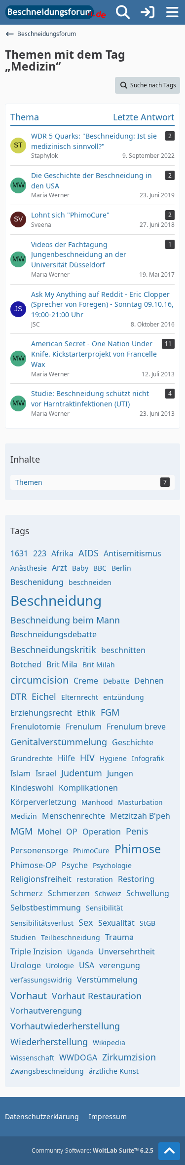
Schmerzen (69, 893)
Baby (80, 568)
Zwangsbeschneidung (47, 1071)
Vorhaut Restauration (97, 996)
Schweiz (108, 893)
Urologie (60, 965)
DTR (18, 696)
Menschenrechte (73, 815)
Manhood (97, 802)
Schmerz (26, 893)
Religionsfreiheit (41, 879)
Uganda (80, 951)
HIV (87, 758)
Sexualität (116, 922)
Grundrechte (31, 758)
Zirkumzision (129, 1057)
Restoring (136, 879)
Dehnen (149, 680)
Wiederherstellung (49, 1042)
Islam (20, 773)
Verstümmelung (107, 979)
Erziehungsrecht (41, 712)
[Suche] (123, 12)
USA (86, 965)
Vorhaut (28, 995)
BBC (100, 568)
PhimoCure (91, 850)
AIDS (88, 553)
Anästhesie (28, 568)
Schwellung (147, 893)
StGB (147, 923)
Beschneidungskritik (53, 649)
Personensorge (39, 850)
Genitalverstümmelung (58, 742)
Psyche (75, 865)
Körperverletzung (43, 802)
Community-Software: (92, 1150)
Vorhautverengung (46, 1010)
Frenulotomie (35, 726)
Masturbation (140, 802)
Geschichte (132, 742)
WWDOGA (78, 1057)
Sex (85, 922)
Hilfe (66, 758)
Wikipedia (109, 1042)
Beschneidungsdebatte (53, 634)
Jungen (120, 773)
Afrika (62, 553)
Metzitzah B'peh (140, 815)
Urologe (25, 965)
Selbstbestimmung (45, 907)
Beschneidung (56, 600)
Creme (86, 680)
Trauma (119, 937)
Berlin (121, 568)
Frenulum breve (136, 726)
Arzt (59, 567)
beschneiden (90, 582)
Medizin (23, 816)
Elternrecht (79, 697)
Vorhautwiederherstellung (65, 1026)
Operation (101, 831)
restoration (94, 879)
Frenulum (84, 726)
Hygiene (113, 758)
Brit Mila (61, 664)
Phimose (137, 849)
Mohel (49, 831)
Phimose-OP (33, 865)
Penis (137, 831)
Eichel (44, 696)
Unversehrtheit (126, 951)
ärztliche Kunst (114, 1071)
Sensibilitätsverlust (42, 923)
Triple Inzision (36, 951)
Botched (25, 664)
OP (71, 831)
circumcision (39, 680)
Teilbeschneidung (70, 937)
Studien (23, 937)
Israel (46, 773)
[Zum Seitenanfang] (169, 1151)
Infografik (148, 758)
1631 (19, 553)
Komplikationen (88, 787)
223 (39, 553)
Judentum (81, 773)
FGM (110, 712)
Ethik (86, 712)
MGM (21, 831)
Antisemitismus (132, 553)
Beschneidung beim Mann (65, 620)
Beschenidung (37, 582)
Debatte (116, 681)
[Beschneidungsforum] (55, 12)
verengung (119, 965)
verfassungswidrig (41, 979)
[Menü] (172, 12)
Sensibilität (104, 907)
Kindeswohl (32, 787)
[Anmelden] (147, 12)
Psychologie (112, 865)
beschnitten (123, 650)
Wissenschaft (32, 1057)
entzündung (123, 697)
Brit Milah (98, 664)
